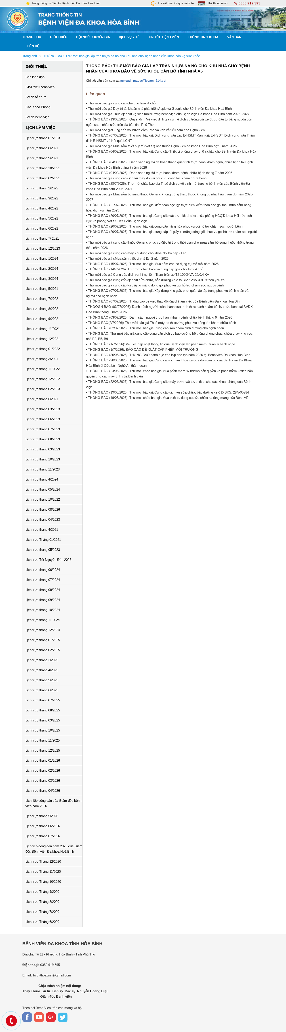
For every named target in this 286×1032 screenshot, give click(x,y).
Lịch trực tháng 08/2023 (42, 439)
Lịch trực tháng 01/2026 (42, 760)
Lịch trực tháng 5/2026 (41, 816)
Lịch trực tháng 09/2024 (42, 600)
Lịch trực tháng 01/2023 (42, 138)
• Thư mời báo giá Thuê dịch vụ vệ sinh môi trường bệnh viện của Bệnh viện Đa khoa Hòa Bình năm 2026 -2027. (168, 114)
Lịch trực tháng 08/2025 (42, 710)
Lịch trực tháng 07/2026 (42, 836)
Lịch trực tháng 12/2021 (42, 339)
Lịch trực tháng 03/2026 (42, 780)
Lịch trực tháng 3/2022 (41, 198)
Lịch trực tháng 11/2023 (42, 469)
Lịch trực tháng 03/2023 (42, 409)
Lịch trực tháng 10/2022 (42, 499)
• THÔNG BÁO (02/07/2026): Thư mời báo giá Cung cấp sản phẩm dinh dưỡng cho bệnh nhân (155, 328)
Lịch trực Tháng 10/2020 (43, 881)
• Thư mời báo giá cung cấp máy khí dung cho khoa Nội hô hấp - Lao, (136, 253)
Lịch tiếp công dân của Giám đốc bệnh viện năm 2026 (53, 803)
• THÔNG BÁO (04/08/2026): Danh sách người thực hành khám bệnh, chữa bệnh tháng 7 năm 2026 (159, 173)
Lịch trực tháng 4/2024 (41, 479)
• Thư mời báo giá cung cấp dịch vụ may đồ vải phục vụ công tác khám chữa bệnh (146, 178)
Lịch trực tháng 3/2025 (41, 660)
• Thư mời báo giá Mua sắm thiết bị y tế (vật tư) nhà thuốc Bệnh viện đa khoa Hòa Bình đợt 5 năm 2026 (161, 146)
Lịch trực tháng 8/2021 (41, 148)
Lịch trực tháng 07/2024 (42, 580)
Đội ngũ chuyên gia (93, 37)
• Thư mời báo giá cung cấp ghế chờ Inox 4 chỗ (121, 103)
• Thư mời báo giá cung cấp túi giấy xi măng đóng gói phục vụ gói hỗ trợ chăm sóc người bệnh (155, 285)
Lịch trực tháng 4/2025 (41, 670)
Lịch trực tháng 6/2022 (41, 228)
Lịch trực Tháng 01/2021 (43, 539)
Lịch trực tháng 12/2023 (42, 248)
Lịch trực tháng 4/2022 (41, 208)
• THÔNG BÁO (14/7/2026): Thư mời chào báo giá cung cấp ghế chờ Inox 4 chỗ (144, 269)
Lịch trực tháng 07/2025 (42, 700)
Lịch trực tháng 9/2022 (41, 319)
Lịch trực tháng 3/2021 (41, 359)
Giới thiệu (58, 37)
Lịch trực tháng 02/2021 (42, 178)
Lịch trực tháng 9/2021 (41, 158)
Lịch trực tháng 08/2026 (42, 509)
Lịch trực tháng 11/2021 (42, 329)
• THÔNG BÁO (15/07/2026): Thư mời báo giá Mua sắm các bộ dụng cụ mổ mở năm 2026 (152, 264)
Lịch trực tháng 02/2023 (42, 389)
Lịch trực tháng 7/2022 (41, 298)
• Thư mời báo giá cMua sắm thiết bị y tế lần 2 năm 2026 (127, 258)
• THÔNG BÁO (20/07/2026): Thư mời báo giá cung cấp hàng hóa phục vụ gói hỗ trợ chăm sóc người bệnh (164, 226)
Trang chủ (31, 37)
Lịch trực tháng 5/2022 (41, 218)
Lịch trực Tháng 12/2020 (43, 861)
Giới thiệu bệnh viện (40, 87)
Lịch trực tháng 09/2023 (42, 449)
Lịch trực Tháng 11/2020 (43, 871)
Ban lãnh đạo (34, 77)
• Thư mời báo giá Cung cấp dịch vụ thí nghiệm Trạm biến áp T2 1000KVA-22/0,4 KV (147, 274)
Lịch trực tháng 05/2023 (42, 549)
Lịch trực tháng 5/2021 (41, 288)
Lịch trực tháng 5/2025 (41, 680)
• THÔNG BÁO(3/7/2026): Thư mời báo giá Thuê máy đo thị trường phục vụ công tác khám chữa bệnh (161, 323)
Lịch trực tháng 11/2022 (42, 369)
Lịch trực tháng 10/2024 (42, 610)
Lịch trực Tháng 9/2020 (42, 891)
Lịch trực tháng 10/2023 (42, 459)
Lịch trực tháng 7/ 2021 (42, 238)
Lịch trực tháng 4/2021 (41, 529)
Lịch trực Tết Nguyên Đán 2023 (48, 560)
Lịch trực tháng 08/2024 (42, 590)
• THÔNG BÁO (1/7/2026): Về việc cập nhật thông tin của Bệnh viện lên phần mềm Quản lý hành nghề (160, 344)
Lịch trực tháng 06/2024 (42, 570)
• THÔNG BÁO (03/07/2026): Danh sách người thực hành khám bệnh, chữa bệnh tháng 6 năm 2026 (159, 317)
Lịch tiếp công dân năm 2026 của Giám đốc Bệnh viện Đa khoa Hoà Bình (53, 848)
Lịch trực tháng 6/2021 (41, 399)
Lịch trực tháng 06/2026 (42, 826)
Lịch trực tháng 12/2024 (42, 630)
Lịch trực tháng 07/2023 (42, 429)
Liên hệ (33, 46)
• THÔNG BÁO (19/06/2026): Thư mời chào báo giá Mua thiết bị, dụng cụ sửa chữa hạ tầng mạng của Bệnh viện (168, 398)
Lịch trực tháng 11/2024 (42, 620)
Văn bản (234, 37)
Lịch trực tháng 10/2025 (42, 730)
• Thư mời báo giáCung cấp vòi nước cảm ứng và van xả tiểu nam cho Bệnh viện (145, 130)
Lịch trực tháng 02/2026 (42, 770)
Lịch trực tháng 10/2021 (42, 168)
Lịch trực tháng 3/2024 (41, 278)
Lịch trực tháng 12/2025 (42, 750)
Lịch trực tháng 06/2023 (42, 419)
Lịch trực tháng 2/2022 (41, 188)
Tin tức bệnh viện (163, 37)
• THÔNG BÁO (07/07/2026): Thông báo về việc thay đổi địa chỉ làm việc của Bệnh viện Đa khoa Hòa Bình (163, 301)
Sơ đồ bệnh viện (37, 117)
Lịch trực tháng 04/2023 (42, 519)
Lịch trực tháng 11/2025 (42, 740)
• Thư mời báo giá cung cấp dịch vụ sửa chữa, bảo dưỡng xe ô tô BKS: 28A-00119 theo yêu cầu (156, 280)
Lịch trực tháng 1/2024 (41, 258)
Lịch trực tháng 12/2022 (42, 379)
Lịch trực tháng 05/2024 (42, 489)
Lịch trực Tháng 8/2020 (42, 902)
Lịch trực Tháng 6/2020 (42, 922)
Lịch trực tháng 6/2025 (41, 690)
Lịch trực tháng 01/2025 (42, 640)
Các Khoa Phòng (37, 107)
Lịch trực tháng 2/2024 (41, 268)
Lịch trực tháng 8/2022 (41, 309)
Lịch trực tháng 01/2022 (42, 349)
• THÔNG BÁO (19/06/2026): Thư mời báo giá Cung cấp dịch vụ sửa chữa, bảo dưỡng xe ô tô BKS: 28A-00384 (167, 392)
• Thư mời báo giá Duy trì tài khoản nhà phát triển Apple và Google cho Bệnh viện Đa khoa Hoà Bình (159, 108)
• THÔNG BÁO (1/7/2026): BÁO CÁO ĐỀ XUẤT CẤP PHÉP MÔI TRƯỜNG (142, 349)
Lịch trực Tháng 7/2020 (42, 912)
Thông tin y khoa (203, 37)
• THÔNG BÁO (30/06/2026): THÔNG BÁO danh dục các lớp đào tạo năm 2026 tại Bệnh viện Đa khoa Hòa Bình (168, 355)
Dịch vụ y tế (129, 37)
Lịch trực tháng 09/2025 (42, 720)
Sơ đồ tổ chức (35, 97)
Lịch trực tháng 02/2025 (42, 650)
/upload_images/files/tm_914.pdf (143, 80)
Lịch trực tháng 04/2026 (42, 790)
